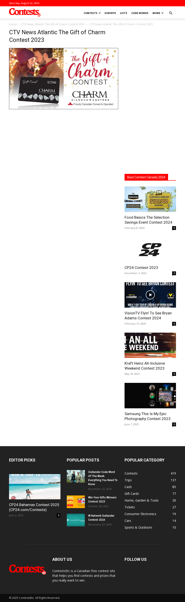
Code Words (139, 13)
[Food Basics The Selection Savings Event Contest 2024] (150, 199)
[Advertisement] (150, 96)
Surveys (110, 13)
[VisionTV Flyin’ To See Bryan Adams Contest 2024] (150, 295)
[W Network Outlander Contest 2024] (76, 520)
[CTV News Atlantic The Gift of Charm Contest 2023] (63, 108)
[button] (170, 13)
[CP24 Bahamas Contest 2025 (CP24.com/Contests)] (34, 487)
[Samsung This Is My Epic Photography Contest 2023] (150, 395)
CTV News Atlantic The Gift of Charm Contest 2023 (53, 24)
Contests (90, 13)
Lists (123, 13)
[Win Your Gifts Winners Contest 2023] (76, 501)
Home (13, 24)
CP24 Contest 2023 (141, 267)
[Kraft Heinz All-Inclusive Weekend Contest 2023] (150, 345)
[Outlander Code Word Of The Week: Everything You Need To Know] (76, 476)
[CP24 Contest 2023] (150, 249)
